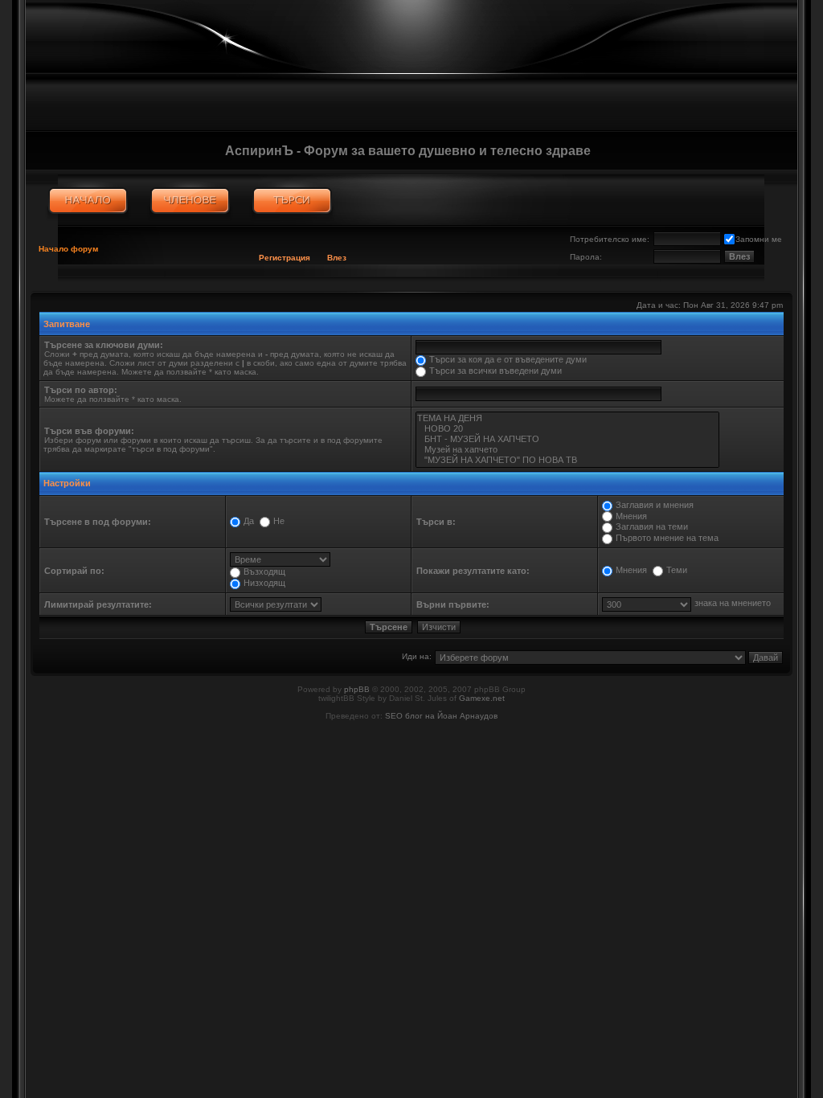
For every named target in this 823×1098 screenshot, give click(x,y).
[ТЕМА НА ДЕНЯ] (567, 418)
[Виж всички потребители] (190, 201)
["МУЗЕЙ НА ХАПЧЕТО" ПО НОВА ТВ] (567, 460)
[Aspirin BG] (88, 201)
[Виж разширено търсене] (292, 201)
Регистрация (284, 257)
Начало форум (68, 248)
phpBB (357, 689)
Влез (336, 257)
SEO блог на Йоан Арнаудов (441, 715)
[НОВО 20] (567, 429)
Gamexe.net (482, 698)
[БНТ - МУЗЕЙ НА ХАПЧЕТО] (567, 439)
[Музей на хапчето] (567, 450)
